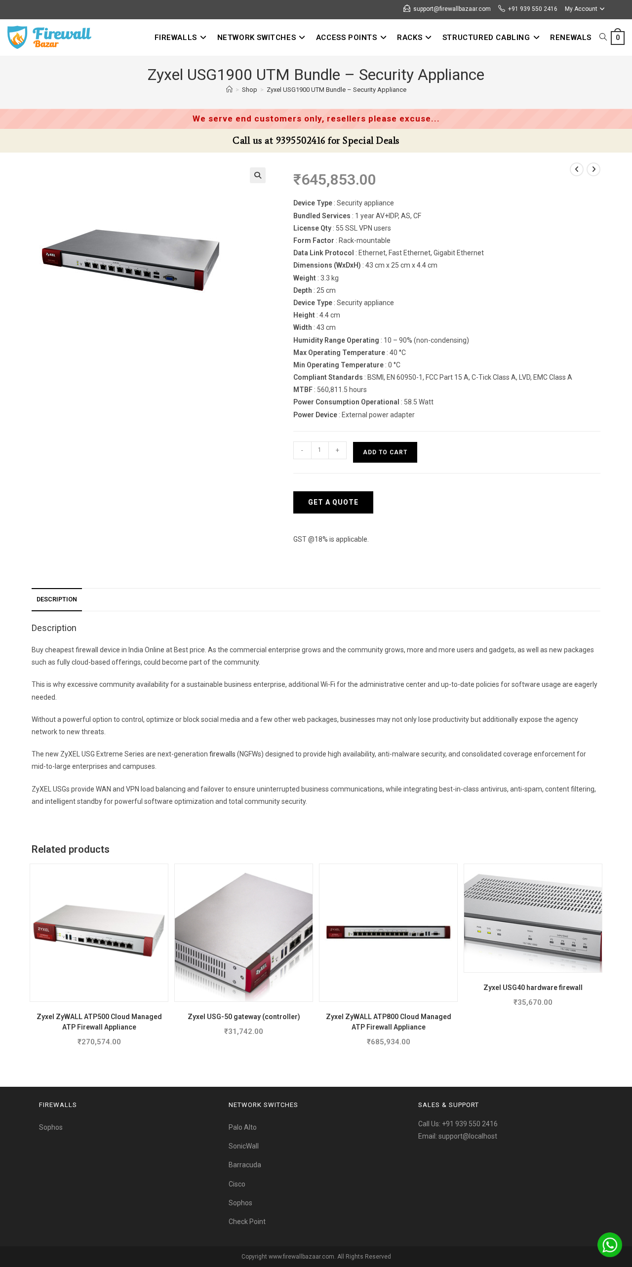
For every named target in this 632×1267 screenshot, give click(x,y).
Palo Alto (243, 1127)
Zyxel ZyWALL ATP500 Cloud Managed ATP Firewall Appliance (99, 1022)
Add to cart (385, 452)
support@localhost (467, 1136)
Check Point (247, 1222)
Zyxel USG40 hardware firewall (533, 987)
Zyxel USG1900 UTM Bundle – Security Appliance (336, 89)
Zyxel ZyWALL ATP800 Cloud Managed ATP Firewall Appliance (388, 1022)
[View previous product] (577, 169)
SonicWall (244, 1146)
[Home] (229, 89)
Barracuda (245, 1165)
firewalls (222, 754)
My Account (581, 8)
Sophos (51, 1127)
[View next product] (593, 169)
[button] (258, 175)
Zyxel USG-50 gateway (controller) (244, 1017)
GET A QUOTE (333, 502)
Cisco (237, 1184)
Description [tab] (57, 599)
